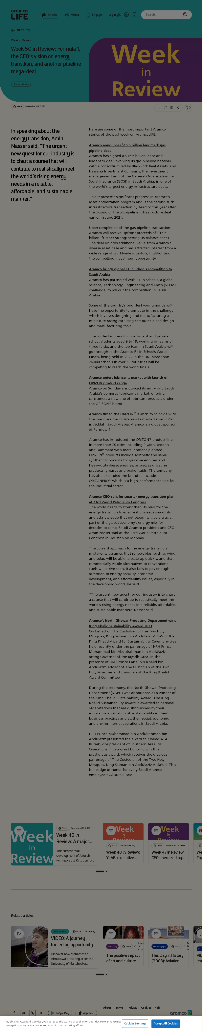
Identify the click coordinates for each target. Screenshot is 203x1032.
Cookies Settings (135, 1023)
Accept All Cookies (165, 1023)
